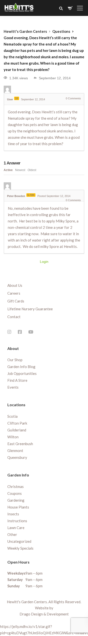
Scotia (12, 416)
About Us (14, 285)
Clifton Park (17, 423)
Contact (14, 316)
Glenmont (15, 450)
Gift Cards (15, 301)
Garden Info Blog (21, 366)
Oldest (32, 170)
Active (8, 170)
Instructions (17, 521)
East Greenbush (20, 443)
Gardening (15, 500)
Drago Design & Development (44, 614)
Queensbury (17, 457)
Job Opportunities (22, 373)
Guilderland (16, 430)
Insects (13, 514)
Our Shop (14, 360)
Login (44, 262)
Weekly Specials (20, 548)
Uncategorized (19, 541)
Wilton (13, 437)
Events (13, 387)
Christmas (15, 486)
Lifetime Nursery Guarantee (30, 309)
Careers (13, 293)
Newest (20, 170)
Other (12, 534)
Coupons (14, 493)
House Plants (18, 507)
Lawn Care (15, 527)
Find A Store (17, 380)
